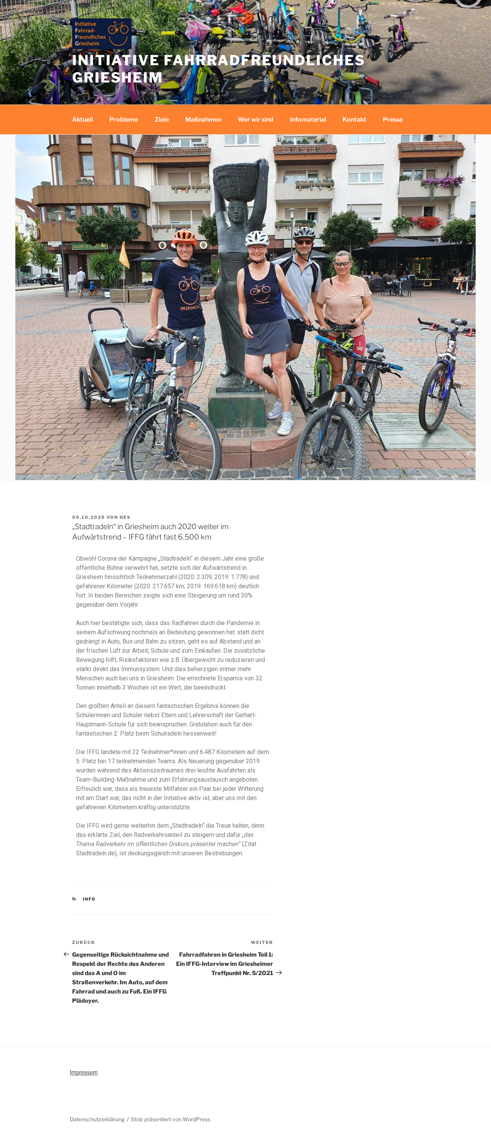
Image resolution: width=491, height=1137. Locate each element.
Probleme (123, 119)
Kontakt (354, 119)
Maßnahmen (203, 119)
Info (89, 899)
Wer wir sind (256, 119)
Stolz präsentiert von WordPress (170, 1119)
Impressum (84, 1072)
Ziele (162, 119)
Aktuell (82, 119)
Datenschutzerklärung (97, 1119)
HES (125, 517)
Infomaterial (308, 119)
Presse (393, 119)
